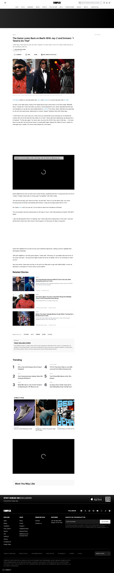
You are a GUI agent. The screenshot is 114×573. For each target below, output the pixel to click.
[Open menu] (5, 2)
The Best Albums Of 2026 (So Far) (66, 428)
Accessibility (62, 553)
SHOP (16, 7)
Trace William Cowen (41, 307)
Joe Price (38, 290)
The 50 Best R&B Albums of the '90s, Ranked (61, 377)
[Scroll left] (14, 412)
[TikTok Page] (105, 511)
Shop (21, 520)
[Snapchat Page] (101, 511)
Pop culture (7, 528)
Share (35, 54)
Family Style (7, 544)
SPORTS (44, 7)
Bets (19, 364)
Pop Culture (53, 364)
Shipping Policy (24, 528)
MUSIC (38, 7)
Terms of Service (101, 527)
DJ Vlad (66, 100)
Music (14, 34)
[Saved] (104, 2)
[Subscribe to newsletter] (105, 522)
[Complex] (57, 3)
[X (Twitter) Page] (85, 511)
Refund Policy (23, 531)
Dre (20, 207)
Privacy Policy (90, 527)
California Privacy (36, 553)
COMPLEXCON (94, 7)
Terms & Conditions (9, 553)
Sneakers (16, 427)
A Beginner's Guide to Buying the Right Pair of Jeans (45, 429)
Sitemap (71, 553)
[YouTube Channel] (97, 511)
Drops (21, 523)
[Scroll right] (73, 412)
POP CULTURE (53, 7)
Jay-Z (39, 100)
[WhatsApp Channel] (89, 511)
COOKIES (80, 553)
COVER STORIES (69, 7)
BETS (61, 7)
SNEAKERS (30, 7)
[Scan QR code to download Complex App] (107, 499)
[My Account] (107, 3)
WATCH (86, 7)
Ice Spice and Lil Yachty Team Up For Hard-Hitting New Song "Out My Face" (61, 386)
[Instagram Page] (93, 511)
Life (5, 534)
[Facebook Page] (81, 511)
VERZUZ (79, 7)
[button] (102, 554)
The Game (16, 100)
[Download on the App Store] (96, 499)
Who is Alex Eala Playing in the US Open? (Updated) (30, 368)
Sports (6, 531)
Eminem (46, 100)
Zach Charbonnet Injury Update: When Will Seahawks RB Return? (30, 377)
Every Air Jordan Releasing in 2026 (23, 428)
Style (37, 427)
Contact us (38, 523)
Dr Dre (44, 334)
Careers (37, 520)
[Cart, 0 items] (109, 3)
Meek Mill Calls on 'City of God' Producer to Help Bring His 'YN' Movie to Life (30, 386)
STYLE (23, 7)
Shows (6, 539)
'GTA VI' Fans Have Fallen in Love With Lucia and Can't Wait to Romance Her (61, 368)
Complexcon (7, 542)
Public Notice (50, 553)
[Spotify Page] (109, 511)
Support (21, 526)
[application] (43, 172)
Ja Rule (45, 109)
